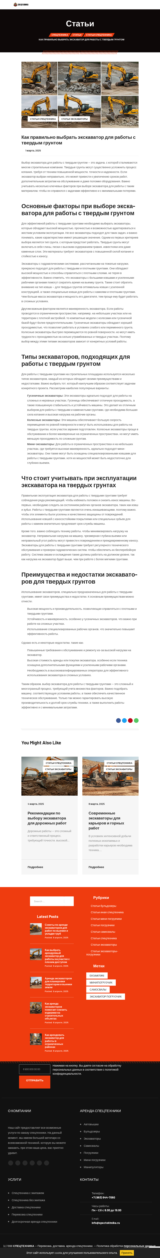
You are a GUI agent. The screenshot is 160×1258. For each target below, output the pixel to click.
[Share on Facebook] (118, 720)
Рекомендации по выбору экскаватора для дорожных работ (47, 818)
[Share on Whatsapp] (136, 720)
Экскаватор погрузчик (106, 996)
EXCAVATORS (97, 975)
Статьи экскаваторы (74, 119)
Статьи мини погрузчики (106, 918)
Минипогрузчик (101, 982)
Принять (126, 1252)
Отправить (34, 1080)
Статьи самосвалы (103, 931)
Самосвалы (98, 989)
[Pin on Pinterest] (130, 720)
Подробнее (36, 867)
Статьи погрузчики (103, 925)
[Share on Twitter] (124, 720)
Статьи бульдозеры (103, 905)
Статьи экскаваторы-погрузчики (102, 952)
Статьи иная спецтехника (107, 912)
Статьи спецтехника (43, 119)
